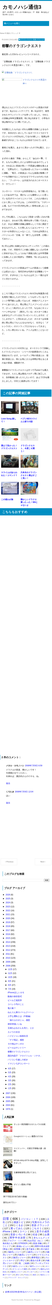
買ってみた (17, 1228)
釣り (18, 1275)
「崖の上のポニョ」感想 (19, 1020)
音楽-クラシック (40, 1225)
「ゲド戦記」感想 (16, 1040)
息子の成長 (42, 1231)
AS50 (34, 1269)
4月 (10, 1076)
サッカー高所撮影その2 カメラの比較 (30, 1124)
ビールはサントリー (17, 1048)
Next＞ (43, 862)
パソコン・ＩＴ (30, 1219)
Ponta (26, 1275)
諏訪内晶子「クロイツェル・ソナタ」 (25, 1056)
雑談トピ (19, 1222)
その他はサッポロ (16, 1044)
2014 (8, 942)
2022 (8, 910)
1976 (8, 1109)
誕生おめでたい (10, 1202)
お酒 (47, 1234)
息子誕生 (31, 1249)
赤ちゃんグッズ (41, 1238)
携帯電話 (35, 1257)
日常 (6, 1218)
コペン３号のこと (16, 1004)
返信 (8, 783)
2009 (8, 962)
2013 (8, 946)
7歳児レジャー (35, 1266)
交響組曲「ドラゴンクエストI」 (19, 72)
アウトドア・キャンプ (16, 1278)
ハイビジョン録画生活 (18, 1036)
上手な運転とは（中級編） (20, 1016)
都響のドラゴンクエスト (19, 1052)
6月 (10, 1068)
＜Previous (9, 862)
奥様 (35, 1275)
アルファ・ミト (15, 1240)
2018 (8, 926)
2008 (8, 966)
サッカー (31, 1272)
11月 (10, 973)
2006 (8, 1097)
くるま (20, 1225)
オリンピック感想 (20, 1269)
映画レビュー (23, 1246)
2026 (8, 895)
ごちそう (37, 1228)
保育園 (17, 1249)
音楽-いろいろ (18, 1234)
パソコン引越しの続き (18, 1060)
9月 (10, 981)
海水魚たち (8, 1243)
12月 (10, 969)
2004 (8, 1105)
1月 (10, 1088)
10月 (10, 977)
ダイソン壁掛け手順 (22, 1184)
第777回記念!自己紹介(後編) (15, 1196)
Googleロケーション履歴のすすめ (28, 1136)
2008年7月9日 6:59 (33, 766)
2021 (8, 914)
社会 (35, 1234)
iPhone (7, 1231)
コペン (23, 1231)
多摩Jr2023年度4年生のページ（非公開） (24, 1292)
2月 (10, 1084)
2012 (8, 950)
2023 (8, 907)
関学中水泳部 (18, 1237)
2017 (8, 930)
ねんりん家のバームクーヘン (21, 1012)
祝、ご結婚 (24, 1263)
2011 (8, 954)
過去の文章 (35, 1260)
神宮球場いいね (15, 1024)
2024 (8, 902)
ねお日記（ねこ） (36, 1240)
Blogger (37, 1300)
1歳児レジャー (34, 1252)
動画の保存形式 (15, 996)
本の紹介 (45, 1249)
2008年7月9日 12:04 (24, 792)
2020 (8, 918)
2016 (8, 934)
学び (23, 1260)
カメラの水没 (14, 1032)
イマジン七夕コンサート (19, 1063)
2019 (8, 922)
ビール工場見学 (15, 1000)
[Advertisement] (26, 635)
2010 (8, 958)
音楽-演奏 (37, 1243)
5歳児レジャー (25, 1255)
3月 (10, 1080)
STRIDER (23, 1243)
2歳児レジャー (19, 1257)
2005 (8, 1101)
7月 (10, 989)
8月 (10, 985)
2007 (8, 1093)
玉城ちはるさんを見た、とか (21, 1028)
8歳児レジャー (17, 1272)
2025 (8, 899)
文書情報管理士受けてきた (25, 1172)
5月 (10, 1072)
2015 (8, 938)
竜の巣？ (12, 1008)
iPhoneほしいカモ (16, 992)
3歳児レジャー (15, 1252)
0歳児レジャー (18, 1266)
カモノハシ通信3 (22, 7)
